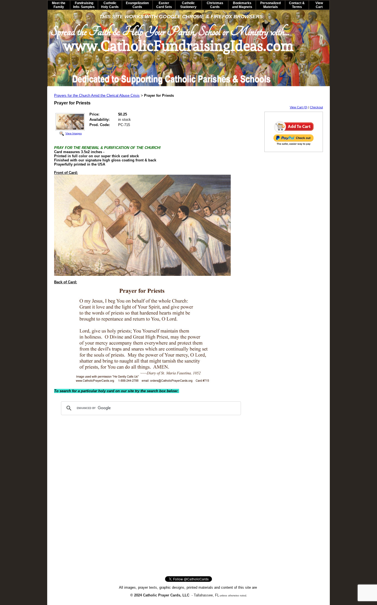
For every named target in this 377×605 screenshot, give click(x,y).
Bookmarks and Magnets (242, 5)
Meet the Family (58, 5)
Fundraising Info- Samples (84, 5)
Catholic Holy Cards (110, 5)
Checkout (316, 107)
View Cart (319, 5)
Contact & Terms (297, 5)
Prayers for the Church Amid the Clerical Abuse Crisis (97, 95)
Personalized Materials (270, 5)
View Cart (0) (298, 107)
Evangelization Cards (137, 5)
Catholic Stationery (188, 5)
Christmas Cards (215, 5)
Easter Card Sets (164, 5)
